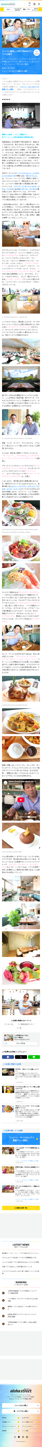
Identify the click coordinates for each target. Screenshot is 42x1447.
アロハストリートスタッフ (8, 1426)
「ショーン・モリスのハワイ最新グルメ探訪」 (21, 1139)
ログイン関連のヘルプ (27, 1422)
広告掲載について (6, 1422)
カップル (10, 1024)
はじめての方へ (25, 1417)
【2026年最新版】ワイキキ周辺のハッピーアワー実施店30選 (22, 1292)
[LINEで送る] (34, 1057)
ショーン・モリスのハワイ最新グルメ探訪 (14, 71)
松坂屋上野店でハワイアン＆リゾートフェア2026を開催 (22, 1315)
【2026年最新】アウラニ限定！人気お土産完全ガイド (22, 1323)
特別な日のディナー (27, 1024)
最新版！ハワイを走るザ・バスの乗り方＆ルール (23, 1308)
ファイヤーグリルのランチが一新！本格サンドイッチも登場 (20, 1272)
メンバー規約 (25, 1430)
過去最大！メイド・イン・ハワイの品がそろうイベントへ (20, 1253)
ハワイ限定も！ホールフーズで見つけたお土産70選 (23, 1300)
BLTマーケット (31, 176)
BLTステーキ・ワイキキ (27, 189)
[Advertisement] (12, 1369)
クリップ (37, 54)
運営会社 (4, 1417)
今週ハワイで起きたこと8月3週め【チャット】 (17, 1266)
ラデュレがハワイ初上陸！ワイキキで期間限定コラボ (19, 1257)
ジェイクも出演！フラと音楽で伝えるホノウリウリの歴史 (20, 1262)
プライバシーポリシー (27, 1426)
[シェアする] (8, 1057)
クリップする (20, 1043)
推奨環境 (4, 1430)
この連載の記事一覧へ (21, 1208)
